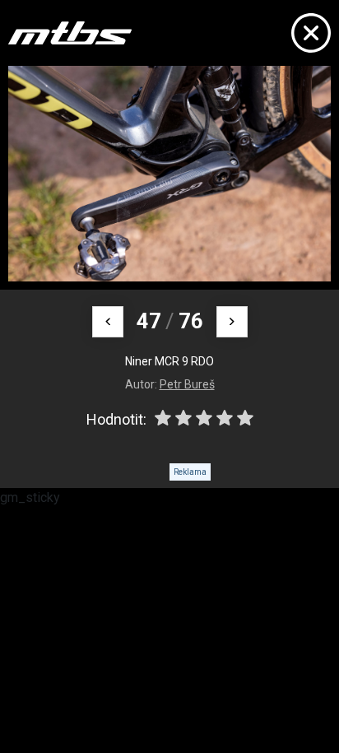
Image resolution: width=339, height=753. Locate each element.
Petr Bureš (187, 384)
